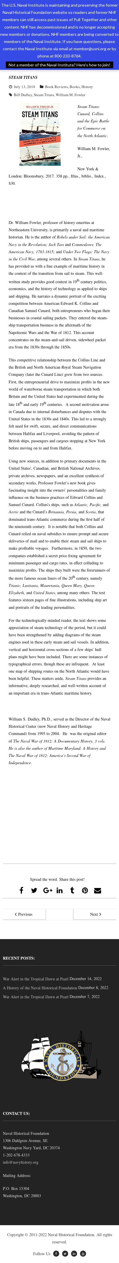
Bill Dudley (23, 94)
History (87, 86)
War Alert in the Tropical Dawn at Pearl (35, 979)
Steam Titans (44, 94)
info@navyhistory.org (20, 1162)
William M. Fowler (70, 94)
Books (75, 86)
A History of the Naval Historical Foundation (40, 987)
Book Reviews (56, 86)
